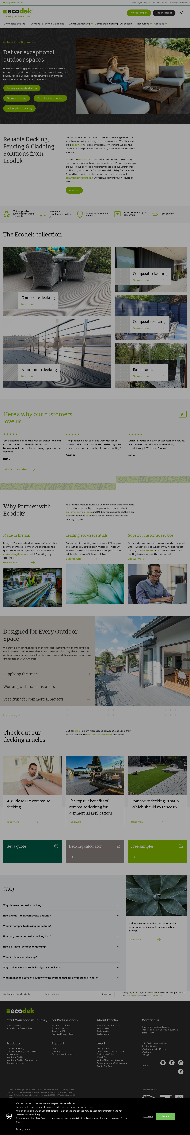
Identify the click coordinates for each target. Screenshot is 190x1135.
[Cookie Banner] (95, 1116)
